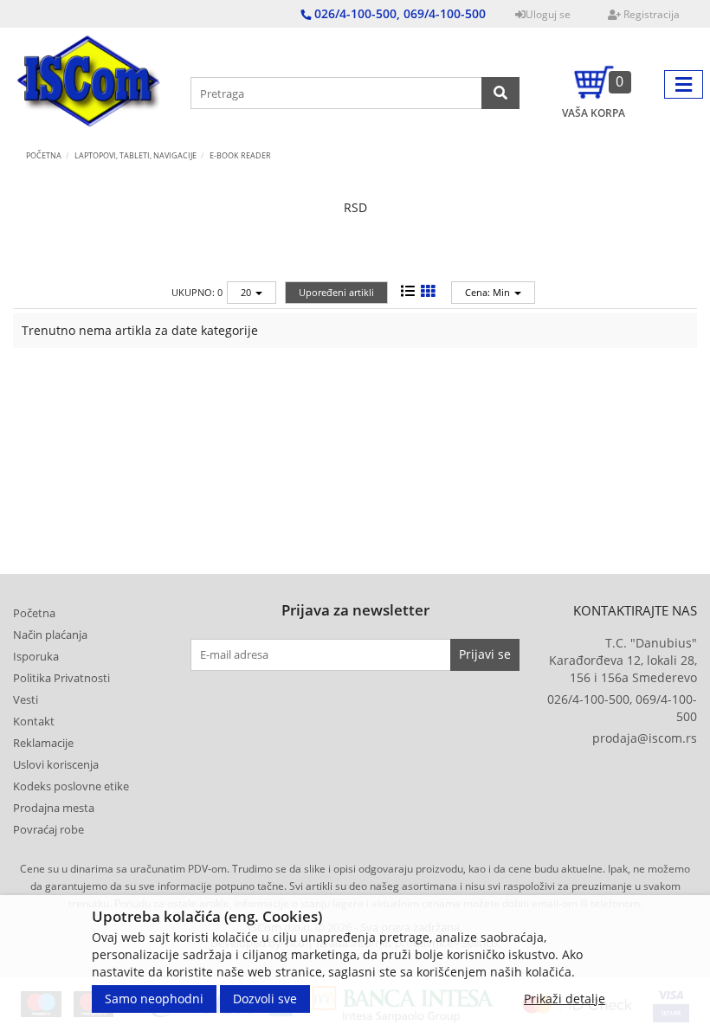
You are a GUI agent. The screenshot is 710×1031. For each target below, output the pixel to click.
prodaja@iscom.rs (644, 738)
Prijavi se (485, 654)
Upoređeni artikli (336, 292)
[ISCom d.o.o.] (89, 84)
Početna (43, 155)
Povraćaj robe (48, 829)
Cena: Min (489, 292)
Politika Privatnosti (61, 678)
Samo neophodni (154, 998)
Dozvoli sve (265, 998)
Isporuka (36, 656)
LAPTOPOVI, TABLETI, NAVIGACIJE (135, 155)
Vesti (25, 699)
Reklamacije (43, 743)
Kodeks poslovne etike (71, 786)
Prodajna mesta (53, 807)
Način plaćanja (50, 634)
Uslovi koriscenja (56, 764)
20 (247, 292)
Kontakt (34, 721)
